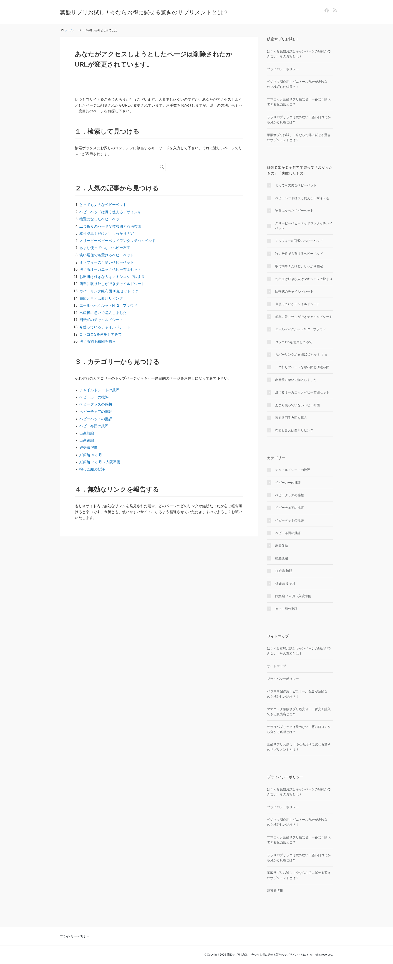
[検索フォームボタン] (162, 167)
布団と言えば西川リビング (101, 298)
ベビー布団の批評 (93, 426)
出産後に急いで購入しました (103, 313)
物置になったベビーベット (101, 219)
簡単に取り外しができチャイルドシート (112, 284)
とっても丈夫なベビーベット (103, 205)
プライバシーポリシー (283, 69)
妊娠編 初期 (88, 448)
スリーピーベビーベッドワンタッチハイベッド (117, 241)
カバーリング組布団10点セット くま (109, 291)
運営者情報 (275, 890)
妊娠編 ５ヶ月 (90, 455)
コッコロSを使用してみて (100, 334)
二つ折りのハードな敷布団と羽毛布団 (110, 226)
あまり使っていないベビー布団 (104, 248)
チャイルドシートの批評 (99, 390)
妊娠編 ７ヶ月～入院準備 (99, 462)
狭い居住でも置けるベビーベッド (106, 255)
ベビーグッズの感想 (95, 404)
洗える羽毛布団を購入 (97, 341)
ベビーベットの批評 (95, 419)
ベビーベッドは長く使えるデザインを (110, 212)
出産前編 (86, 433)
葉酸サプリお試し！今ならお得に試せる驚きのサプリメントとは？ (144, 12)
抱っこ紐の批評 (92, 469)
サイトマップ (276, 666)
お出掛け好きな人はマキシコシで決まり (112, 277)
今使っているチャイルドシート (104, 327)
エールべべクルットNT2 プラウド (108, 305)
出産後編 (86, 440)
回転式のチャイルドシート (101, 320)
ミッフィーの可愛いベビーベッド (106, 262)
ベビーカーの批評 (93, 397)
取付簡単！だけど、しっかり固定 (106, 233)
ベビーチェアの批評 (95, 412)
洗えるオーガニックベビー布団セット (110, 269)
